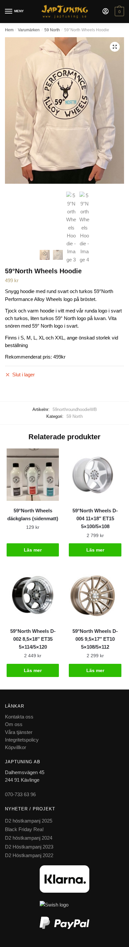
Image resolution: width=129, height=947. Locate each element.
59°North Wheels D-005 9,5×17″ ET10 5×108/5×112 (95, 639)
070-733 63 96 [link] (20, 794)
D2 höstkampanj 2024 (28, 838)
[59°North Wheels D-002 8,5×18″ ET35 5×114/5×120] (33, 595)
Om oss (13, 724)
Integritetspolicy (22, 740)
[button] (115, 47)
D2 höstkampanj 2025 (28, 821)
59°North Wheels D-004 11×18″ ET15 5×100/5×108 (95, 518)
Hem (9, 30)
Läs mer (33, 550)
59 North (52, 30)
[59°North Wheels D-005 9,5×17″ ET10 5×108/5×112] (95, 595)
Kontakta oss (19, 716)
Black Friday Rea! (24, 829)
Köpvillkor (15, 747)
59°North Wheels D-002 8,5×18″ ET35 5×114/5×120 (33, 639)
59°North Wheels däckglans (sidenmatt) (32, 514)
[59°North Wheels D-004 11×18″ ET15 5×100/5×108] (95, 474)
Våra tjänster (18, 732)
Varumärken (29, 30)
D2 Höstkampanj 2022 (29, 855)
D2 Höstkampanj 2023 (29, 847)
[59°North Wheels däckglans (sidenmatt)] (33, 474)
